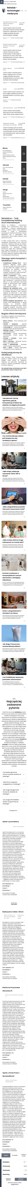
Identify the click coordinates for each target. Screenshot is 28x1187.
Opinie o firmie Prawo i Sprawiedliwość (11, 1081)
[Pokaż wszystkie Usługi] (23, 194)
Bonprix (5, 89)
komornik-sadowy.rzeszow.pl (8, 4)
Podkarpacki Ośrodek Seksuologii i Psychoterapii (10, 124)
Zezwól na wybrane (8, 1179)
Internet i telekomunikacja (8, 155)
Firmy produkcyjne (7, 150)
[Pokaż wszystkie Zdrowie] (23, 169)
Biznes (5, 148)
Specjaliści (5, 170)
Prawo (4, 158)
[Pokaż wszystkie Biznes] (23, 154)
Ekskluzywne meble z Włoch (13, 912)
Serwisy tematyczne (7, 193)
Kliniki (4, 169)
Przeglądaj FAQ (13, 810)
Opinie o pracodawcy (10, 822)
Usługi (5, 190)
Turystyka (6, 205)
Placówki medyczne (7, 172)
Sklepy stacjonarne (7, 182)
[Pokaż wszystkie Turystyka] (23, 207)
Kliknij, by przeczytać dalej (8, 159)
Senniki (4, 192)
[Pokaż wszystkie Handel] (23, 181)
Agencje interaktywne (7, 152)
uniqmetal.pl (12, 1)
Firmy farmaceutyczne (8, 167)
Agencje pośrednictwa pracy (9, 156)
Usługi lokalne (6, 196)
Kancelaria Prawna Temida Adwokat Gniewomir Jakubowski (10, 23)
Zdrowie (6, 165)
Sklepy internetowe (7, 181)
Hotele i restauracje (7, 207)
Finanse (4, 153)
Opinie (4, 195)
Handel (5, 179)
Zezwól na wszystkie (20, 1179)
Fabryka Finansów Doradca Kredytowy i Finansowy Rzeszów (10, 46)
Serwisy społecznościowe (8, 198)
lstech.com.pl (5, 1)
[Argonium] (15, 1184)
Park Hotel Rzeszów (8, 108)
